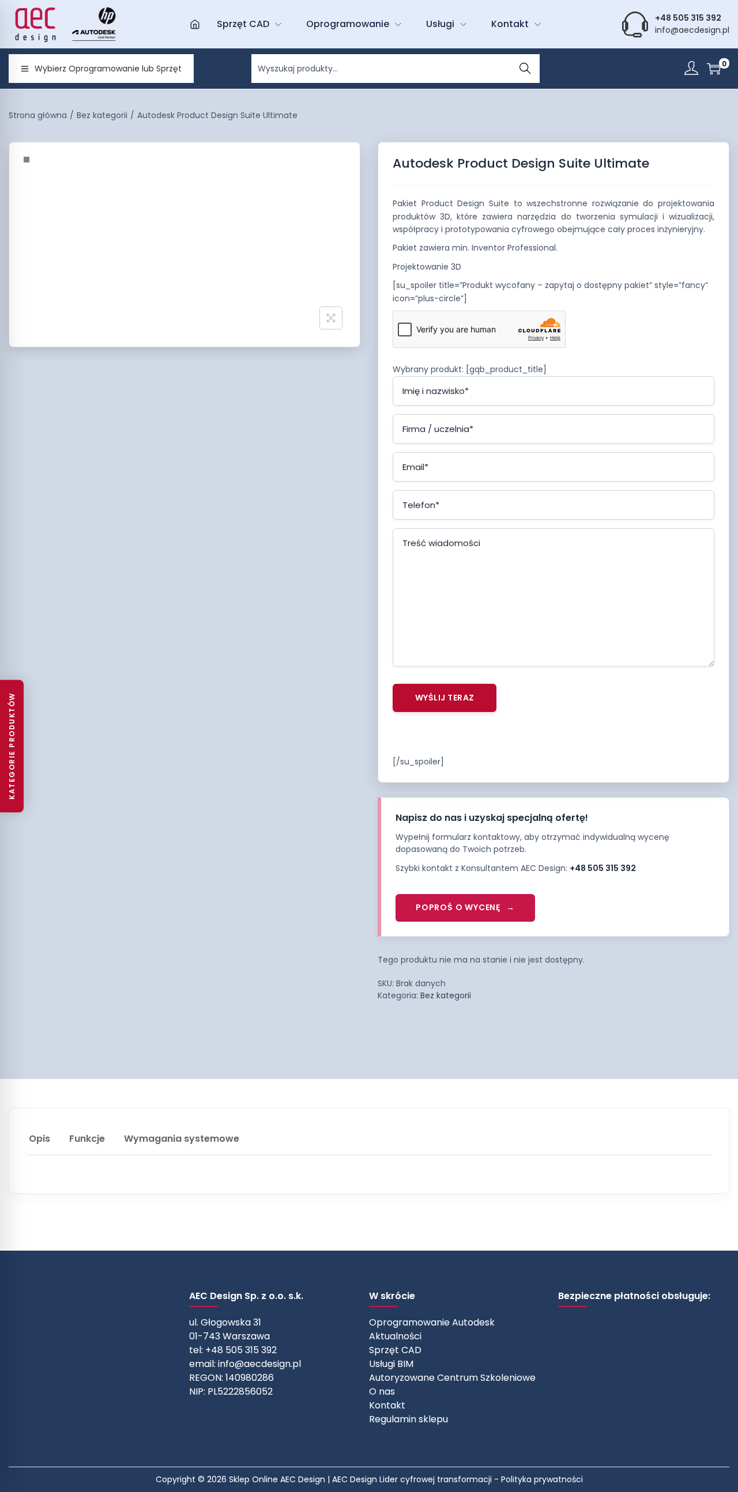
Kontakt (387, 1405)
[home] (195, 24)
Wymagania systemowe (181, 1138)
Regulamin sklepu (408, 1419)
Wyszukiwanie (525, 68)
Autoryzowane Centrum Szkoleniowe (452, 1377)
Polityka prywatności (542, 1479)
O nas (382, 1391)
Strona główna (38, 115)
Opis (39, 1138)
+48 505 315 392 (603, 868)
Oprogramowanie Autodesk (432, 1322)
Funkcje (87, 1138)
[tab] (39, 1139)
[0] (714, 68)
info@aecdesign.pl (692, 30)
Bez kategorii (102, 115)
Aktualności (395, 1336)
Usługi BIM (391, 1363)
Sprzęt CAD (395, 1350)
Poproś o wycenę (458, 907)
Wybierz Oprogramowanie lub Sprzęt (108, 68)
